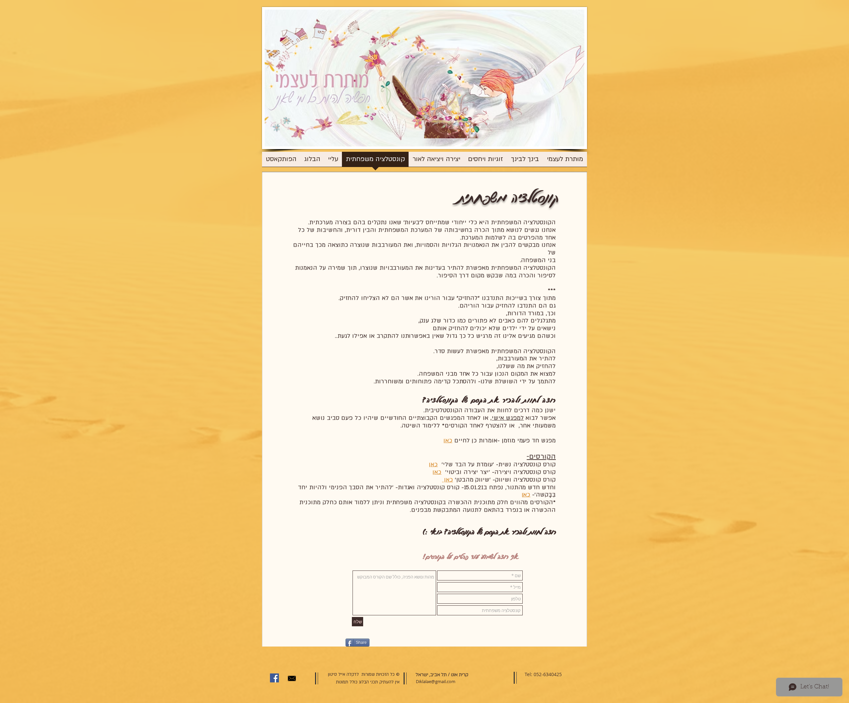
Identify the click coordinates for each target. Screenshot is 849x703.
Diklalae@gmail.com (435, 681)
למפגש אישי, (507, 418)
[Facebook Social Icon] (274, 677)
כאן (433, 464)
